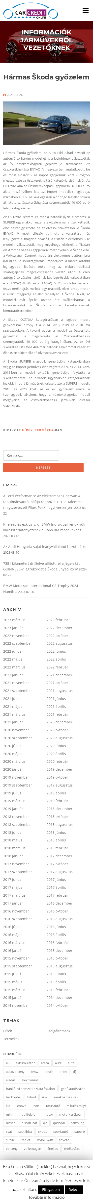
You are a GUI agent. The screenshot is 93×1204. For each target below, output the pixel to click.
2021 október (57, 682)
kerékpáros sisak (66, 1097)
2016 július (12, 926)
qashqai (59, 1123)
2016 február (57, 942)
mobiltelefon (28, 1114)
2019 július (12, 793)
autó (71, 1063)
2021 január (13, 722)
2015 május (12, 982)
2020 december (59, 722)
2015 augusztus (60, 966)
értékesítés (72, 1148)
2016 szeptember (17, 918)
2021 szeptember (17, 690)
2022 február (57, 667)
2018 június (56, 832)
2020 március (14, 761)
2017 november (16, 863)
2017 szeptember (17, 871)
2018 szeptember (17, 824)
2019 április (56, 793)
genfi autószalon (73, 1088)
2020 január (13, 769)
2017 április (56, 887)
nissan (10, 1123)
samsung (77, 1123)
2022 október (57, 635)
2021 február (57, 714)
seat (9, 1131)
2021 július (12, 698)
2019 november (16, 777)
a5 (7, 1063)
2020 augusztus (60, 738)
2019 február (57, 800)
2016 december (59, 903)
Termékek (44, 430)
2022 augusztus (60, 643)
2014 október (57, 1005)
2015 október (57, 958)
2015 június (56, 974)
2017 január (13, 903)
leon (36, 1106)
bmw (34, 1071)
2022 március (14, 667)
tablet (26, 1140)
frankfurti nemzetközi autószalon (30, 1088)
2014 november (16, 1005)
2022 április (56, 659)
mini (9, 1114)
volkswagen (32, 1148)
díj (74, 1071)
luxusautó (52, 1106)
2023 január (13, 627)
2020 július (12, 745)
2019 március (14, 800)
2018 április (56, 840)
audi (58, 1063)
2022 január (13, 675)
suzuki (10, 1140)
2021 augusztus (60, 690)
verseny (12, 1148)
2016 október (57, 911)
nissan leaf (29, 1123)
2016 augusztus (60, 918)
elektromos (30, 1080)
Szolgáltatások (58, 1031)
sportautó (60, 1131)
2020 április (56, 753)
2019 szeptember (17, 785)
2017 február (57, 895)
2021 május (12, 706)
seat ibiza (25, 1131)
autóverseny (15, 1071)
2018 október (57, 816)
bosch (48, 1071)
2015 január (13, 997)
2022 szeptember (17, 643)
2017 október (57, 863)
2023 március (14, 619)
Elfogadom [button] (51, 1189)
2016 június (56, 926)
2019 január (13, 808)
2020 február (57, 761)
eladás (10, 1080)
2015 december (59, 950)
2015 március (14, 989)
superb (79, 1131)
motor (48, 1114)
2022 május (12, 659)
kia (8, 1106)
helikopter (13, 1097)
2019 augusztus (60, 785)
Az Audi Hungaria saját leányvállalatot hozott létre (44, 546)
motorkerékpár (70, 1114)
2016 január (13, 950)
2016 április (56, 934)
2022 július (12, 651)
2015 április (56, 982)
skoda (42, 1131)
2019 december (59, 769)
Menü (85, 10)
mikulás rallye (76, 1106)
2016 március (14, 942)
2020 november (16, 730)
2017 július (12, 879)
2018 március (14, 848)
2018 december (59, 808)
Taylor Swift (44, 1140)
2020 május (12, 753)
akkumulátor (25, 1063)
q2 (45, 1123)
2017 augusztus (60, 871)
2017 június (56, 879)
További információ (47, 1197)
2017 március (14, 895)
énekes (52, 1148)
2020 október (57, 730)
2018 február (57, 848)
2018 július (12, 832)
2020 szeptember (17, 738)
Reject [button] (74, 1189)
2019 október (57, 777)
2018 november (16, 816)
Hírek (27, 430)
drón (63, 1071)
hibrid (31, 1097)
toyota (64, 1140)
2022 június (56, 651)
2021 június (56, 698)
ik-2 (44, 1097)
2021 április (56, 706)
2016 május (12, 934)
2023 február (57, 619)
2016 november (16, 911)
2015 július (12, 974)
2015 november (16, 958)
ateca (45, 1063)
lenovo (21, 1106)
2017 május (12, 887)
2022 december (59, 627)
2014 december (59, 997)
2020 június (56, 745)
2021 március (14, 714)
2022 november (16, 635)
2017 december (59, 856)
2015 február (57, 989)
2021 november (16, 682)
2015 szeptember (17, 966)
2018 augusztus (60, 824)
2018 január (13, 856)
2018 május (12, 840)
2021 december (59, 675)
